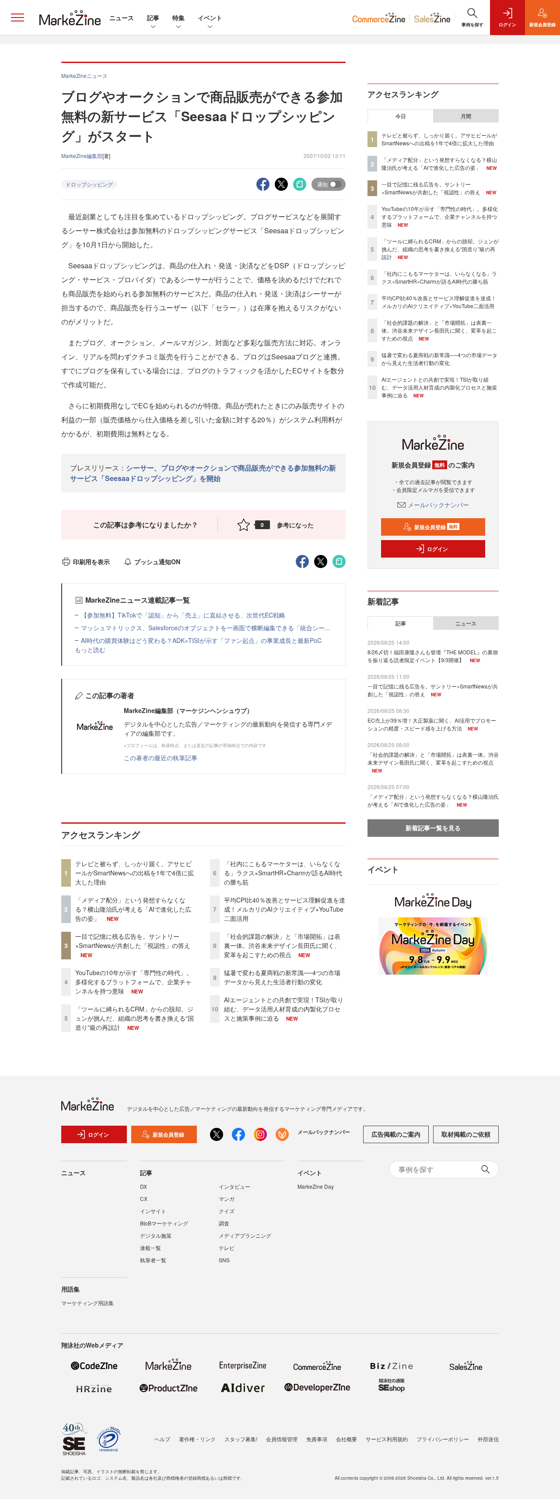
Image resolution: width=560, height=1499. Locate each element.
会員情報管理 (282, 1439)
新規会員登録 (436, 527)
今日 (401, 116)
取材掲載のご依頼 (465, 1134)
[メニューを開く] (17, 17)
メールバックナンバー (438, 504)
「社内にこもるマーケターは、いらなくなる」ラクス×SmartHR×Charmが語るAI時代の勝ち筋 (283, 872)
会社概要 (346, 1439)
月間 (466, 116)
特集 (178, 17)
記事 (153, 17)
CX (143, 1198)
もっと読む (90, 649)
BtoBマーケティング (164, 1223)
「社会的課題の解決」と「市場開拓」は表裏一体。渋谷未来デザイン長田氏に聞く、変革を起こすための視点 (282, 945)
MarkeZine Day (316, 1186)
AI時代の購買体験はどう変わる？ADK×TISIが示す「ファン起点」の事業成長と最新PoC (201, 640)
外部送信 (488, 1439)
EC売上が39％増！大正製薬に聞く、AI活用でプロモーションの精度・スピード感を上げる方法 (432, 724)
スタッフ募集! (240, 1439)
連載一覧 (150, 1247)
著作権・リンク (197, 1439)
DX (143, 1186)
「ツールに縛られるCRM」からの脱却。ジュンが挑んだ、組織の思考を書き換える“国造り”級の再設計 (134, 1018)
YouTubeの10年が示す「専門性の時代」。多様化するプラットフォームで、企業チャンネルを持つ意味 (133, 981)
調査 (224, 1223)
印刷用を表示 (91, 561)
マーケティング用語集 (87, 1302)
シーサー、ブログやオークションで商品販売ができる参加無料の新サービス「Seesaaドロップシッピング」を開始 (203, 473)
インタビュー (234, 1186)
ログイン (437, 549)
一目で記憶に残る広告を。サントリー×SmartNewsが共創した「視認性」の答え (132, 941)
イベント (210, 17)
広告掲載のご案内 (395, 1134)
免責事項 (316, 1439)
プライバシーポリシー (442, 1439)
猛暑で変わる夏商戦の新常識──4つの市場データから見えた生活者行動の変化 (282, 977)
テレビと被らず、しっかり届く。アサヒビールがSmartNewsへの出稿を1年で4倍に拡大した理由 (134, 872)
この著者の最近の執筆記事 (160, 757)
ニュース (121, 17)
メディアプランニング (245, 1235)
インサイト (153, 1211)
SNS (224, 1260)
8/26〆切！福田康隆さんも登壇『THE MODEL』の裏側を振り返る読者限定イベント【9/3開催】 (433, 655)
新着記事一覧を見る (433, 827)
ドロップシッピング (89, 184)
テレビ (226, 1247)
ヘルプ (162, 1439)
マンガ (226, 1198)
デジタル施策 (156, 1235)
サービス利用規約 (387, 1439)
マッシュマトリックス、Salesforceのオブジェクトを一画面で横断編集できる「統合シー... (205, 627)
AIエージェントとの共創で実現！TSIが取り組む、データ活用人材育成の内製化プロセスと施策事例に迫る (283, 1008)
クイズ (226, 1211)
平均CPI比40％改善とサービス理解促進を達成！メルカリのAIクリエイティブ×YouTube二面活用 (284, 909)
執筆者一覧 (153, 1260)
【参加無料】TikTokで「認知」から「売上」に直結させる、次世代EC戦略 (183, 615)
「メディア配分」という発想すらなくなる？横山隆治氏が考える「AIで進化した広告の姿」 (133, 909)
